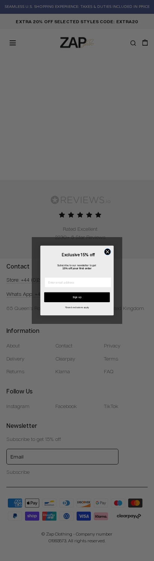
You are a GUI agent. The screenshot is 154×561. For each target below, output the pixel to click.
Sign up (77, 296)
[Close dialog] (107, 252)
